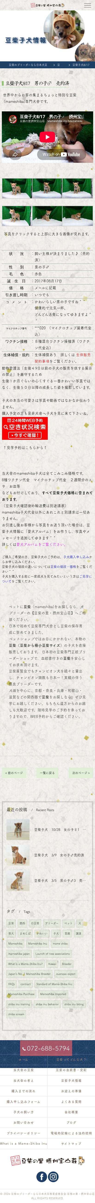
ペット (68, 923)
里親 (67, 933)
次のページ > (81, 772)
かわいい (42, 933)
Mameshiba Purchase (21, 994)
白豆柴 (35, 923)
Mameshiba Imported (53, 994)
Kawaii (52, 963)
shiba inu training (19, 1004)
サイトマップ (71, 1143)
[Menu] (88, 5)
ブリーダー (52, 923)
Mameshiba (15, 943)
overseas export (65, 973)
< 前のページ (14, 772)
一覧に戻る (47, 772)
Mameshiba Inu (37, 943)
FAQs (11, 984)
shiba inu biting (74, 1004)
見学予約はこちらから (25, 447)
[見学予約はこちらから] (25, 420)
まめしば (25, 933)
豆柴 (11, 923)
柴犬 (11, 933)
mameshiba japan (19, 953)
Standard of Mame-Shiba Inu (54, 984)
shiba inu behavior (47, 1004)
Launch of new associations (53, 953)
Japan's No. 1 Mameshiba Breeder (29, 973)
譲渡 (78, 933)
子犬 (56, 933)
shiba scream (16, 1014)
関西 (22, 923)
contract (26, 984)
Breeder (66, 963)
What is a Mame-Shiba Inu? (25, 963)
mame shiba (60, 943)
